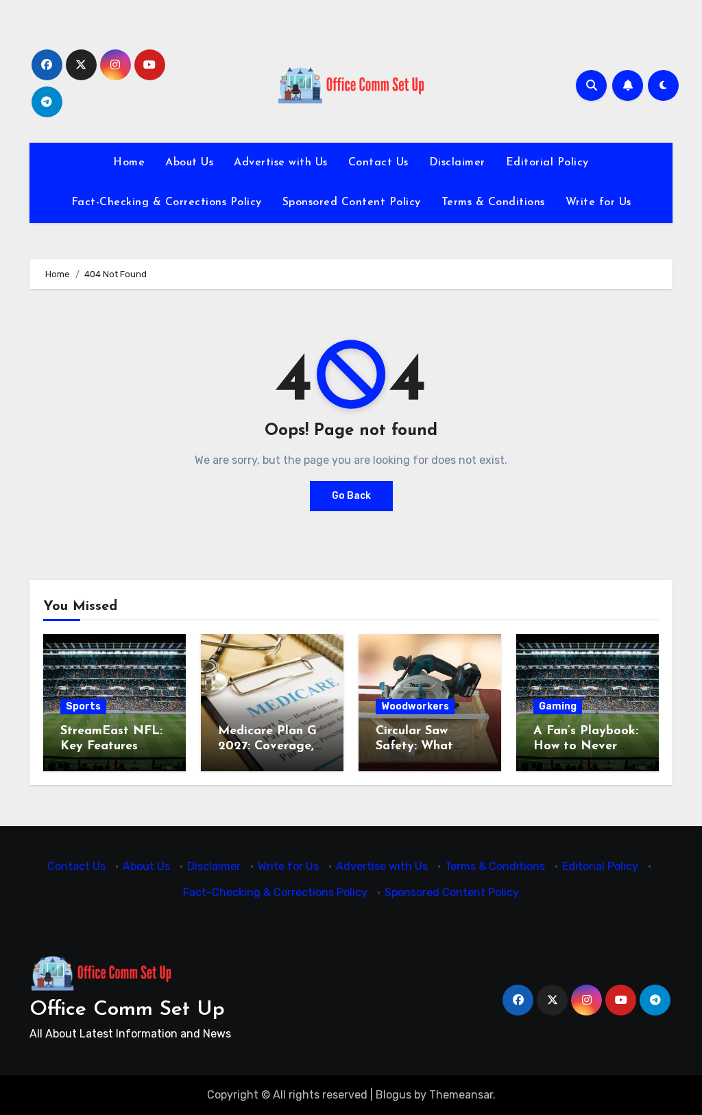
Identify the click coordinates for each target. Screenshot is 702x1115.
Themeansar (461, 1094)
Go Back (351, 496)
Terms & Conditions (493, 202)
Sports (83, 706)
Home (129, 162)
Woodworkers (415, 706)
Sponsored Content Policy (351, 202)
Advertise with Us (281, 162)
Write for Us (598, 202)
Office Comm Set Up (127, 1009)
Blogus (393, 1094)
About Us (189, 162)
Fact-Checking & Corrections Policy (166, 202)
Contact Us (378, 162)
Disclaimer (457, 162)
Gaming (558, 706)
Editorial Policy (547, 162)
